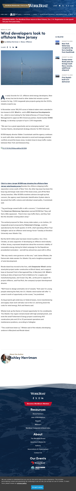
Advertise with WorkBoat (47, 14)
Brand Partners (38, 414)
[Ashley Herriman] (2, 42)
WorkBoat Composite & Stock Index (38, 428)
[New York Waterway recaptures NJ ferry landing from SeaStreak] (57, 43)
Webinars (38, 424)
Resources (27, 14)
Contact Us (38, 453)
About (71, 14)
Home (2, 14)
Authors (38, 445)
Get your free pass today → (12, 21)
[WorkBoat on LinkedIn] (72, 6)
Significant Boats (14, 15)
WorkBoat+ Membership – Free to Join (16, 5)
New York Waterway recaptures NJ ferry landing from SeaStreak (68, 47)
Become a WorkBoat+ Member (38, 404)
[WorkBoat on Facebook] (66, 6)
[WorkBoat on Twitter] (68, 6)
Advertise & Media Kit (38, 442)
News (6, 14)
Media (19, 14)
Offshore (29, 42)
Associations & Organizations (38, 449)
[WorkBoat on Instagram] (71, 6)
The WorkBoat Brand (38, 438)
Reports (38, 421)
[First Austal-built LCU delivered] (57, 75)
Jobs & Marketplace (61, 14)
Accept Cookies (37, 487)
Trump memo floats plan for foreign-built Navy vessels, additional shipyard (67, 64)
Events (35, 14)
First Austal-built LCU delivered (67, 79)
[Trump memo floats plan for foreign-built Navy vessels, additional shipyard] (57, 57)
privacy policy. (22, 483)
